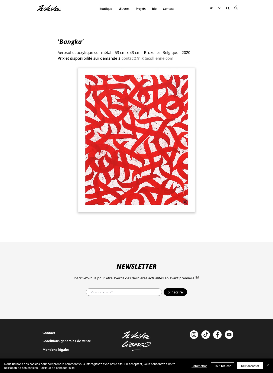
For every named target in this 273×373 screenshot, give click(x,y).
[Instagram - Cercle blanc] (194, 334)
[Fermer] (267, 366)
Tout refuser (222, 366)
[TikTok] (205, 334)
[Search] (228, 8)
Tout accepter (250, 366)
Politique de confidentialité (57, 368)
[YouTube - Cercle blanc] (229, 334)
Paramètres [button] (199, 366)
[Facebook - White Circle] (217, 334)
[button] (236, 8)
